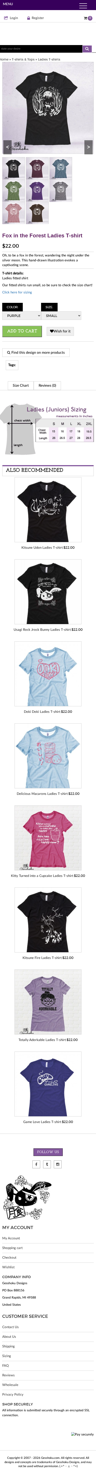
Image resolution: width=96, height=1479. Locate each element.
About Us (9, 1336)
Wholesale (10, 1385)
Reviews (8, 1375)
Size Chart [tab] (21, 385)
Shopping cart (12, 1248)
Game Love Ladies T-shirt (42, 1122)
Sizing (6, 1356)
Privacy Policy (12, 1394)
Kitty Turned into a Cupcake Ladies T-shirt (42, 876)
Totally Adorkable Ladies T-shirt (42, 1040)
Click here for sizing (17, 292)
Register (38, 18)
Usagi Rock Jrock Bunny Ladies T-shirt (42, 629)
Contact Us (10, 1327)
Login (14, 18)
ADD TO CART (22, 331)
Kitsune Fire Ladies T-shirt (42, 958)
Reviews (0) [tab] (47, 385)
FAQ (5, 1365)
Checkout (9, 1257)
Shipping (8, 1346)
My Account (11, 1238)
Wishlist (8, 1267)
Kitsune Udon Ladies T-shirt (42, 547)
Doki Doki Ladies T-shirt (42, 711)
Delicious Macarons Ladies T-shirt (42, 794)
